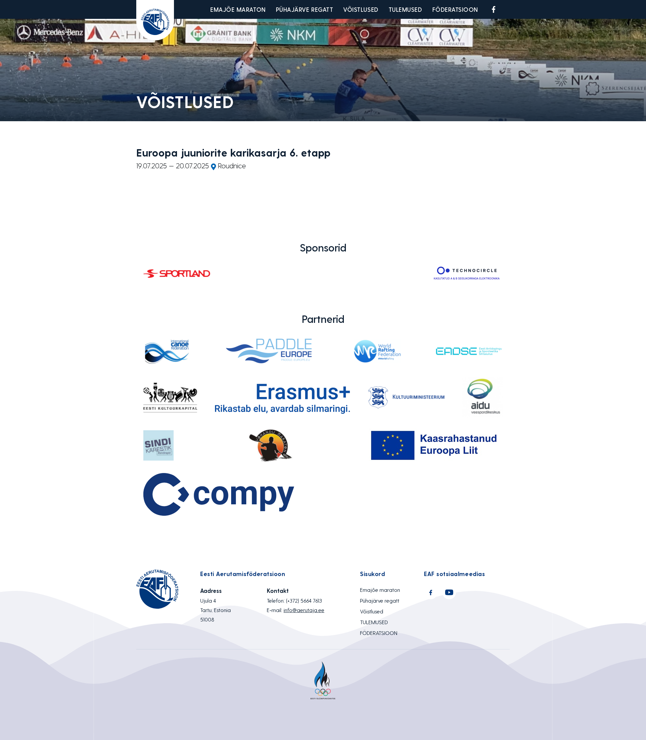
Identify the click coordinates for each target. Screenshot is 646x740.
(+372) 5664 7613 (304, 600)
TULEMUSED (405, 9)
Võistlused (360, 9)
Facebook (493, 9)
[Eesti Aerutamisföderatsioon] (155, 20)
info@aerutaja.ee (304, 610)
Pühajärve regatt (304, 9)
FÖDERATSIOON (455, 9)
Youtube (509, 9)
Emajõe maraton (238, 9)
